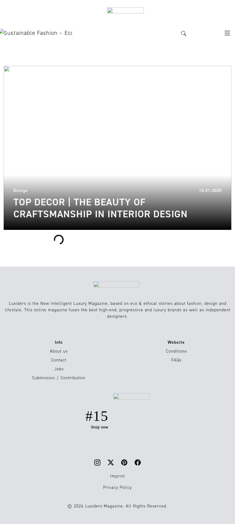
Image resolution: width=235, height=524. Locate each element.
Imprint (117, 476)
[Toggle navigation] (227, 33)
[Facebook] (138, 462)
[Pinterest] (124, 462)
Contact (58, 360)
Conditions (176, 351)
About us (59, 351)
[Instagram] (97, 462)
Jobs (59, 369)
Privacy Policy (117, 487)
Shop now (99, 427)
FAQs (176, 360)
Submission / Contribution (58, 378)
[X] (111, 462)
